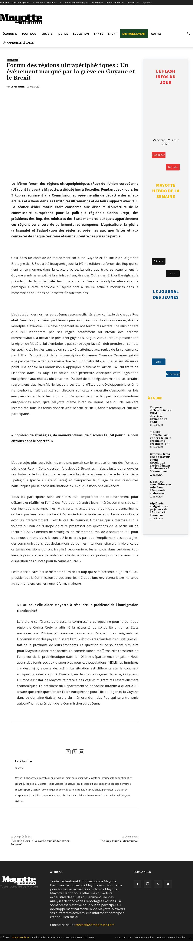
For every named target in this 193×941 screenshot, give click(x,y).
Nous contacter (123, 937)
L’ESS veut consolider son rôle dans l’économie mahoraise (160, 487)
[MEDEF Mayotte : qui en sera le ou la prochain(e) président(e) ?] (177, 434)
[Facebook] (117, 96)
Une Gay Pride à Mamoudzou (118, 841)
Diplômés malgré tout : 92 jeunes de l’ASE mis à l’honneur (159, 509)
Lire (172, 273)
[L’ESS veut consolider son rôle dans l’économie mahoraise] (177, 484)
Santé (98, 33)
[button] (188, 34)
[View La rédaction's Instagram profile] (68, 751)
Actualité (4, 2)
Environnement (134, 33)
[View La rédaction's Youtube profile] (81, 751)
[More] (134, 96)
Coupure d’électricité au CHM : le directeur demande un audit (160, 415)
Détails (172, 167)
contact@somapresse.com (94, 925)
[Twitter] (125, 96)
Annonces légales (20, 43)
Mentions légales (144, 937)
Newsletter (97, 2)
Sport (112, 33)
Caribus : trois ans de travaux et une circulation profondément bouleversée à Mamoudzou (160, 462)
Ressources (133, 2)
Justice (63, 33)
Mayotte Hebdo (20, 937)
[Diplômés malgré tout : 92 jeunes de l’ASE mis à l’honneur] (177, 506)
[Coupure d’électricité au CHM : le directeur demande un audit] (177, 409)
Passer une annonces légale (74, 2)
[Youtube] (168, 884)
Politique (29, 33)
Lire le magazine (20, 2)
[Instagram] (147, 884)
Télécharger (173, 374)
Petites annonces (115, 2)
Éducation (81, 33)
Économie (10, 33)
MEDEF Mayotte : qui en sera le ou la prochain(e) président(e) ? (160, 438)
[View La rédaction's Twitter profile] (74, 751)
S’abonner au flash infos (45, 2)
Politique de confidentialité (171, 937)
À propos (147, 2)
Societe (46, 33)
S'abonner (158, 155)
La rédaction (23, 761)
